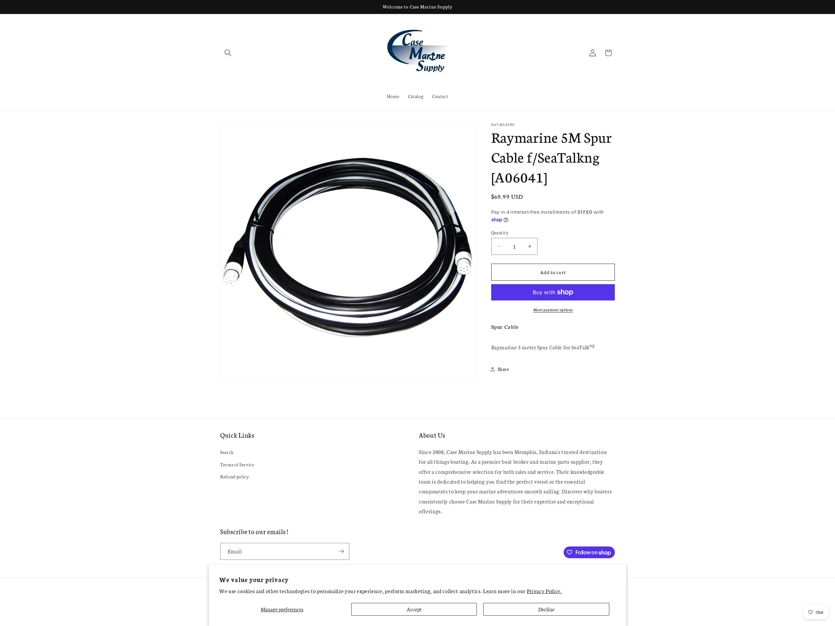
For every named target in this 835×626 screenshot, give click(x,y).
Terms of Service (237, 464)
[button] (228, 53)
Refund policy (234, 476)
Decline (546, 609)
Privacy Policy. (544, 590)
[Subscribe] (341, 551)
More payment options (553, 309)
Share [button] (503, 369)
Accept (414, 609)
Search (227, 452)
